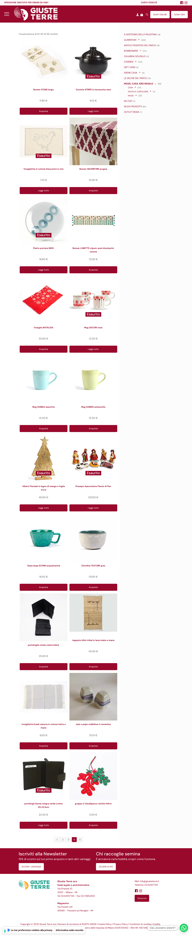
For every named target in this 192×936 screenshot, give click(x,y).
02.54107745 (67, 895)
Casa (130, 87)
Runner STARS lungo (43, 89)
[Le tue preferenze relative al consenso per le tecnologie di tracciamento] (5, 931)
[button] (184, 928)
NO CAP (128, 101)
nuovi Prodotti (133, 106)
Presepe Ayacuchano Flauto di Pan (93, 486)
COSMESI (128, 61)
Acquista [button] (43, 111)
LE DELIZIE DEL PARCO (135, 78)
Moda (131, 95)
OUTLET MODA (131, 111)
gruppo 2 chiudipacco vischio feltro (93, 803)
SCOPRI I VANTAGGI (31, 866)
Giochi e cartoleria (138, 91)
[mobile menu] (6, 13)
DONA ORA (179, 14)
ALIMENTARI (130, 39)
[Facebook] (136, 891)
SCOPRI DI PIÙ (106, 866)
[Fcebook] (182, 3)
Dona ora (141, 898)
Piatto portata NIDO (43, 248)
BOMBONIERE (131, 50)
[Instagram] (186, 3)
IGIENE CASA (130, 72)
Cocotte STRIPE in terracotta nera (93, 89)
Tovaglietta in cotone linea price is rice (43, 169)
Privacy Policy (120, 924)
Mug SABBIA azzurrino (43, 407)
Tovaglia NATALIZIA (43, 327)
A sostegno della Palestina (140, 34)
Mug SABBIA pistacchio (93, 407)
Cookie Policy (105, 924)
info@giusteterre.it (149, 881)
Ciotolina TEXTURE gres (93, 565)
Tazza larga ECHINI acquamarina (43, 565)
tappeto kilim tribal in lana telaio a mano (93, 640)
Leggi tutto (93, 111)
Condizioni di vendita (140, 924)
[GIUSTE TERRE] (36, 13)
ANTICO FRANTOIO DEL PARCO (140, 45)
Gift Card (129, 67)
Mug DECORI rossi (93, 327)
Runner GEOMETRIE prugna (93, 169)
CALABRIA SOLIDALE (134, 56)
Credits (156, 924)
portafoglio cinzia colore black (43, 645)
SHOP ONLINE (160, 14)
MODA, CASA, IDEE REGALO (138, 83)
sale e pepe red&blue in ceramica (93, 724)
